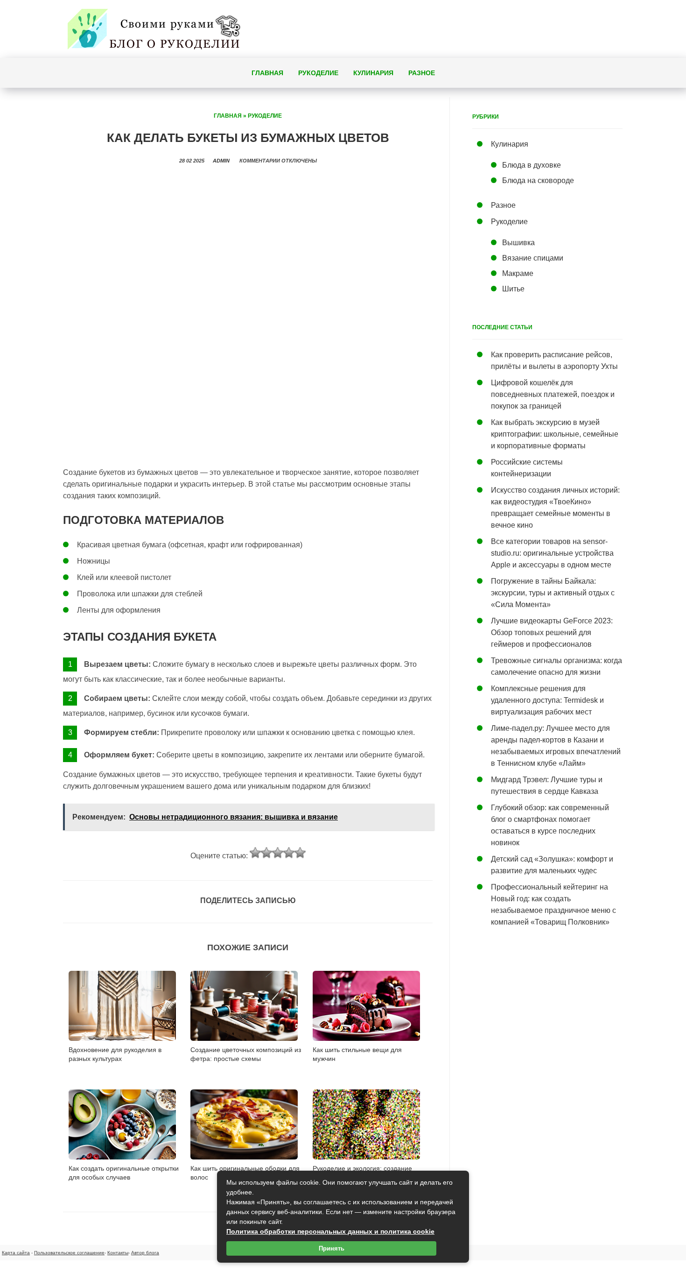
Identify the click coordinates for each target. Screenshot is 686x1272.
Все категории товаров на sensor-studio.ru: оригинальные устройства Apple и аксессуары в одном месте (552, 553)
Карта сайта (16, 1252)
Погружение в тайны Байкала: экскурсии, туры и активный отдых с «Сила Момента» (553, 592)
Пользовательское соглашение (69, 1252)
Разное (421, 73)
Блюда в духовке (531, 165)
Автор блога (145, 1252)
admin (221, 160)
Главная (267, 73)
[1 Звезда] (255, 852)
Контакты (117, 1252)
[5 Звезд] (300, 852)
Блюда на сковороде (538, 180)
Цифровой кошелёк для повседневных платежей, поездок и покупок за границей (553, 394)
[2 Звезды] (266, 852)
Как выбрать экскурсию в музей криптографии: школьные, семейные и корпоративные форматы (554, 434)
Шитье (513, 289)
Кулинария (373, 73)
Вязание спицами (532, 258)
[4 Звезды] (288, 852)
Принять (331, 1248)
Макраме (517, 273)
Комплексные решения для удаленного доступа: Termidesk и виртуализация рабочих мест (547, 700)
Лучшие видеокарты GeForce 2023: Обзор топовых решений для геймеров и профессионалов (552, 632)
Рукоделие (318, 73)
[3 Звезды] (277, 852)
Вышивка (518, 243)
